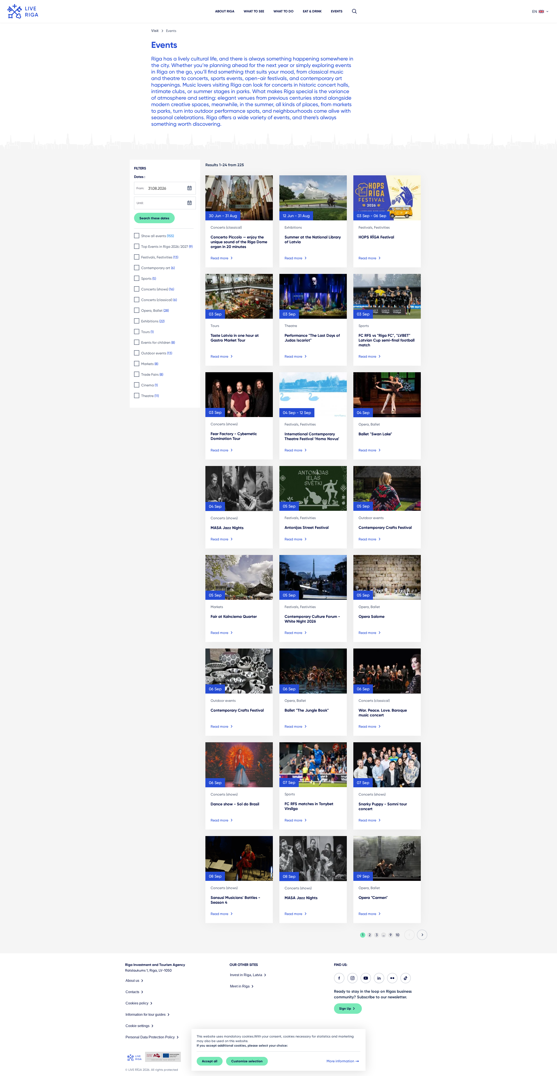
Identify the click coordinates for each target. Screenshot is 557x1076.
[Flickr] (392, 978)
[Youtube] (366, 978)
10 (397, 935)
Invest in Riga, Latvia (246, 975)
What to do (283, 11)
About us (132, 980)
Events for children (158, 342)
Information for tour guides (146, 1014)
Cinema (149, 385)
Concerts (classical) (159, 300)
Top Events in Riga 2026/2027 (167, 247)
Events (336, 11)
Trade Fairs (152, 374)
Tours (147, 332)
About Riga (224, 11)
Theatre (150, 396)
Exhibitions (152, 321)
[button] (354, 11)
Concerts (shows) (157, 289)
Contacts (132, 992)
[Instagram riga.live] (352, 978)
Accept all (209, 1061)
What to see (254, 11)
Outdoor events (156, 353)
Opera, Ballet (155, 310)
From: (140, 188)
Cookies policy (137, 1003)
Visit (154, 31)
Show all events (157, 236)
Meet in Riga (240, 986)
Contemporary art (158, 268)
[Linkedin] (379, 978)
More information (340, 1061)
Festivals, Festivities (159, 257)
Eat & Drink (312, 11)
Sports (148, 279)
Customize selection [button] (247, 1061)
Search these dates (154, 218)
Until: (140, 203)
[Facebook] (339, 978)
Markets (149, 364)
